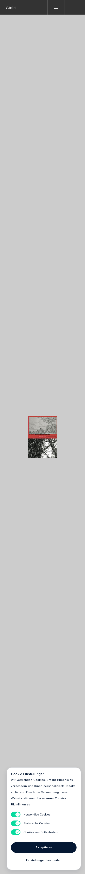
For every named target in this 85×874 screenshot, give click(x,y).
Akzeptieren (43, 847)
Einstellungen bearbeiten (43, 860)
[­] (72, 7)
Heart (27, 434)
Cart (58, 434)
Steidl (11, 8)
